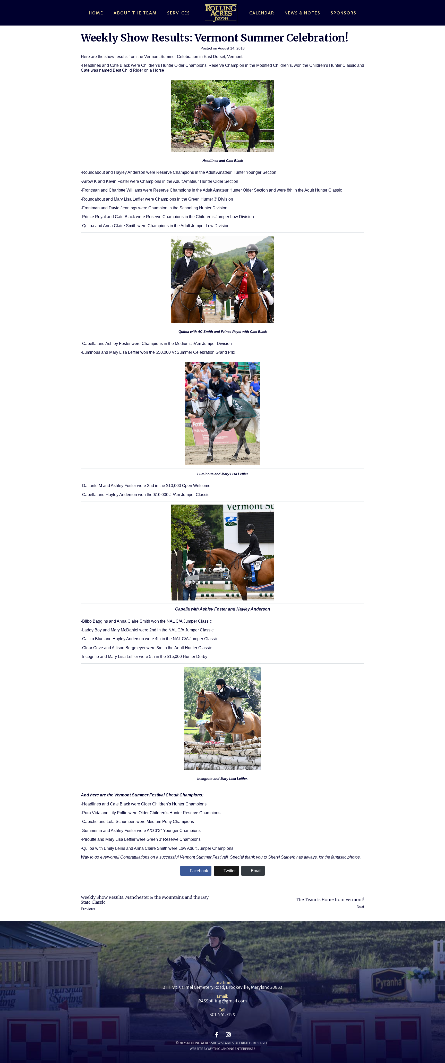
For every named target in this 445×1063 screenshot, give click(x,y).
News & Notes (302, 12)
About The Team (135, 12)
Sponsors (343, 12)
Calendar (261, 12)
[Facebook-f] (216, 1034)
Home (96, 12)
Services (178, 12)
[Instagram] (228, 1034)
